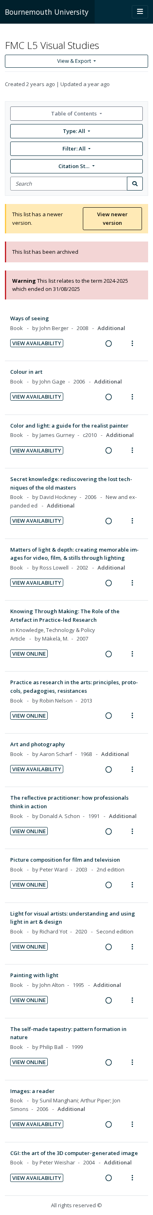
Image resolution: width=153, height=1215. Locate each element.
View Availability (36, 343)
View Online (29, 653)
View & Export (74, 60)
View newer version (112, 218)
